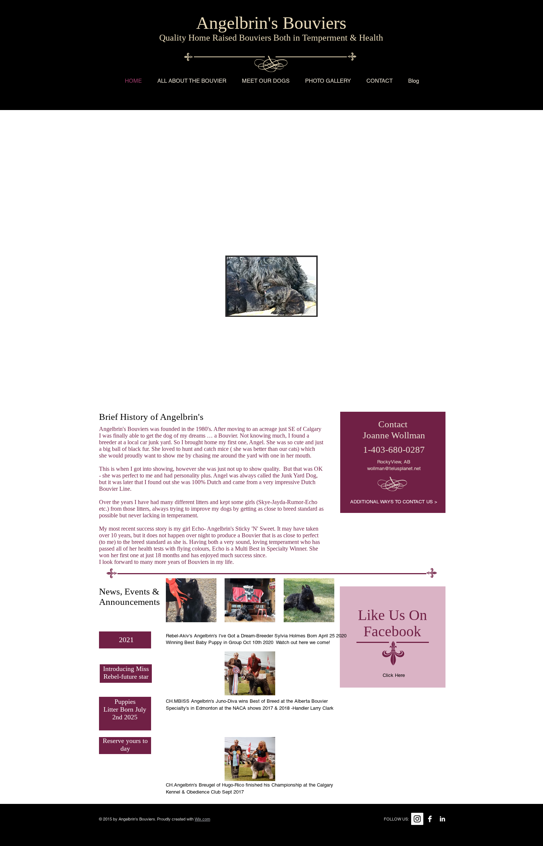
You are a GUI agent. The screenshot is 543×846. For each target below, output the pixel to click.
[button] (328, 80)
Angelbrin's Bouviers (271, 22)
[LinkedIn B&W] (442, 819)
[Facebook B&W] (430, 819)
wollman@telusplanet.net (394, 468)
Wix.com (202, 819)
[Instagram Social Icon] (417, 819)
